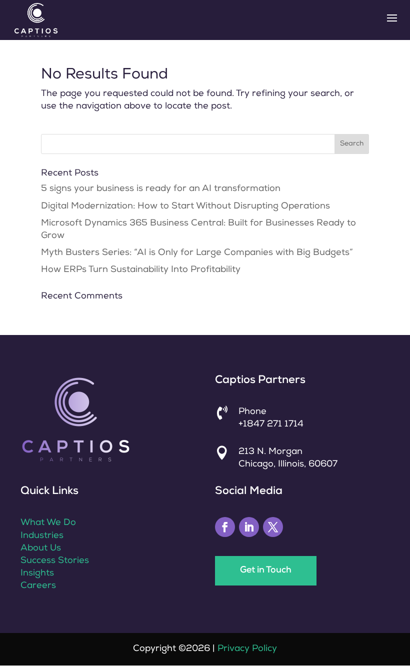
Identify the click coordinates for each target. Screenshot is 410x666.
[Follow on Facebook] (225, 527)
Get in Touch (266, 570)
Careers (38, 586)
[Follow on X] (273, 527)
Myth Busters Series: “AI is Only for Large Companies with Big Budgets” (198, 253)
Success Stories (54, 561)
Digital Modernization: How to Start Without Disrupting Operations (185, 206)
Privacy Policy (247, 649)
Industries (42, 536)
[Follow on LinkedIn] (249, 527)
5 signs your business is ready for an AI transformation (160, 189)
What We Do (48, 523)
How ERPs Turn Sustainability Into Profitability (142, 270)
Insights (37, 573)
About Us (40, 548)
